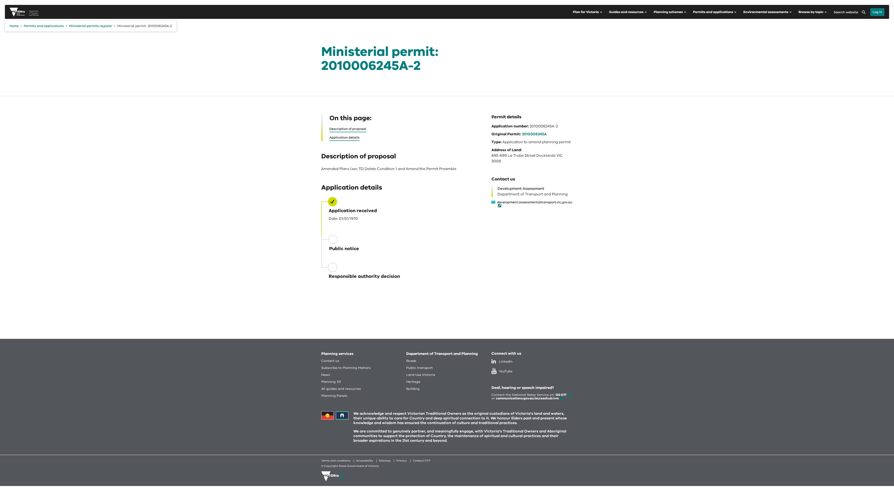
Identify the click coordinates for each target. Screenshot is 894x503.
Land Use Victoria (420, 375)
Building (413, 389)
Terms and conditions (335, 460)
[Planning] (24, 12)
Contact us (330, 361)
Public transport (419, 368)
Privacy (401, 460)
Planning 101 (331, 382)
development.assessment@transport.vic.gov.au (534, 202)
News (325, 375)
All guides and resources (341, 389)
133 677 (560, 395)
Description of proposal (347, 129)
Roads (411, 361)
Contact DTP (421, 460)
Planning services (337, 353)
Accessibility (364, 460)
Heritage (413, 382)
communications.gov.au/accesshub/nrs (527, 398)
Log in (877, 12)
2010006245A (534, 134)
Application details (344, 137)
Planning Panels (334, 396)
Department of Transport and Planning (442, 353)
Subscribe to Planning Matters (346, 368)
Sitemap (385, 460)
